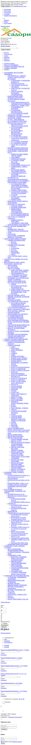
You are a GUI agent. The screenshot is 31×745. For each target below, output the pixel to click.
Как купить (7, 11)
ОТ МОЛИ (14, 195)
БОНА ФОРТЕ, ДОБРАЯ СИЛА (17, 594)
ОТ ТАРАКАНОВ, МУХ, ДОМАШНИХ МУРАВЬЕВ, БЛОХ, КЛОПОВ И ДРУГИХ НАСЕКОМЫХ (20, 186)
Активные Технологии (15, 717)
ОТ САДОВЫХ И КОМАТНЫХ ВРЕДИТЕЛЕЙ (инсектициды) (17, 122)
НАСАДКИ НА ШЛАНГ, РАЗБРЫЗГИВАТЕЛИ (18, 303)
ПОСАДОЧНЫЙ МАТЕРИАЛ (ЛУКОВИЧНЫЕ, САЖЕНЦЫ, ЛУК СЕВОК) (15, 491)
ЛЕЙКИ (13, 284)
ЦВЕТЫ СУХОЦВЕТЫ (18, 469)
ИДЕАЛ (10, 596)
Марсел (13, 254)
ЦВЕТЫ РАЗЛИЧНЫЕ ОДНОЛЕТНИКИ (17, 466)
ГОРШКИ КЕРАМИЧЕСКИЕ (16, 240)
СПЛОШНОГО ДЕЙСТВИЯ (19, 223)
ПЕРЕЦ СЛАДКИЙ (17, 398)
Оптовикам (7, 9)
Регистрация (8, 23)
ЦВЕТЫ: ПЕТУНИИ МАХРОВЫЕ (17, 460)
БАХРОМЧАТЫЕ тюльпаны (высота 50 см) (19, 515)
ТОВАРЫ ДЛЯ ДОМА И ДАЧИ (17, 326)
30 (19, 699)
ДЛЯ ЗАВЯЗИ (15, 157)
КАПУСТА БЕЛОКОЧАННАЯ (20, 367)
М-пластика (14, 251)
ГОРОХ (13, 351)
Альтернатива (15, 248)
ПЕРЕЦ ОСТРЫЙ (16, 397)
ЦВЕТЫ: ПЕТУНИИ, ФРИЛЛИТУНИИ (17, 463)
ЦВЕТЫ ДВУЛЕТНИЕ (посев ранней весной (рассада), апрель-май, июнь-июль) (19, 431)
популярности (8, 642)
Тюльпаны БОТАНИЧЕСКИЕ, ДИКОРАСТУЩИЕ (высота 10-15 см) (20, 539)
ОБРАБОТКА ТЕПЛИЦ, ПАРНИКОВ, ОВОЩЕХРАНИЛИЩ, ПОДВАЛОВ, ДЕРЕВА (19, 116)
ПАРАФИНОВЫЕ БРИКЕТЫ (20, 213)
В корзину (4, 655)
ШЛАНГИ (14, 293)
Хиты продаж (8, 54)
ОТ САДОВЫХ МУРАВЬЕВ (19, 141)
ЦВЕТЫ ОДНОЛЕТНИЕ (15, 438)
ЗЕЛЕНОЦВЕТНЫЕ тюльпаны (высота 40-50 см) (20, 521)
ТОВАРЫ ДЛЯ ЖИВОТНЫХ (16, 336)
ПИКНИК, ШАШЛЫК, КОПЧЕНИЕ (19, 296)
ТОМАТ (13, 414)
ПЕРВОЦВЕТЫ (12, 511)
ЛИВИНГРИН (15, 253)
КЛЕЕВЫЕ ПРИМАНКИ (18, 207)
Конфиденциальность (10, 15)
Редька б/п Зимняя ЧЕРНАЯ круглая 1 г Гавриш (15, 650)
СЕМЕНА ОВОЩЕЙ (10, 68)
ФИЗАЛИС (14, 425)
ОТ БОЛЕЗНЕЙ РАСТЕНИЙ (19, 113)
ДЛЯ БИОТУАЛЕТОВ (17, 83)
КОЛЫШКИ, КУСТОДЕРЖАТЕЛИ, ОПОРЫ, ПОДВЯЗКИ (18, 278)
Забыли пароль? (17, 741)
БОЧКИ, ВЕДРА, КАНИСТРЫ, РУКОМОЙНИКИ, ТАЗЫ (20, 291)
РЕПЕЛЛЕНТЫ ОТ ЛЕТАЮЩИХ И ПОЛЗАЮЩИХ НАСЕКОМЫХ (18, 181)
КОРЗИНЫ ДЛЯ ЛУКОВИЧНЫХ (18, 334)
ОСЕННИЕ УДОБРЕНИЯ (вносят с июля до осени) (18, 573)
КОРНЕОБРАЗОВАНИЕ (18, 159)
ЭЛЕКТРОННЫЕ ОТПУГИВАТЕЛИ (19, 224)
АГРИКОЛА (11, 593)
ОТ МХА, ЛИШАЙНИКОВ (16, 119)
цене (5, 639)
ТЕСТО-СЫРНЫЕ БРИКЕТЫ (20, 215)
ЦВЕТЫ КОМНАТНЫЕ (15, 434)
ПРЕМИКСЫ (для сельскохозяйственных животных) (18, 178)
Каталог (6, 52)
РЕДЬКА (13, 406)
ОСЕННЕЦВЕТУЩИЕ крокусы (20, 502)
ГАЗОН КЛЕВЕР (13, 478)
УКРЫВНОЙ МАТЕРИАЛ (16, 337)
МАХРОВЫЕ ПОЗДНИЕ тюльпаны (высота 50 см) (18, 518)
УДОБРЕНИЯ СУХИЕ (14, 555)
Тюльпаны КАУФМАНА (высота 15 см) (18, 535)
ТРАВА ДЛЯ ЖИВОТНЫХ (16, 428)
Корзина (6, 20)
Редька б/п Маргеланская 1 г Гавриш (11, 658)
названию (7, 641)
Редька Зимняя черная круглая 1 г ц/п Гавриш (14, 665)
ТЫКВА (13, 422)
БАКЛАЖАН (15, 348)
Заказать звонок (5, 26)
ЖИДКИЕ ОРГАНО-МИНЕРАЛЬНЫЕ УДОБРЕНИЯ (17, 584)
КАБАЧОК (14, 365)
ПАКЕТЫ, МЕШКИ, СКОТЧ (16, 295)
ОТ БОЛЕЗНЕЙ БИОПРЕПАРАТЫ (16, 111)
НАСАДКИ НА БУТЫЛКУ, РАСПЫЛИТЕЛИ (19, 286)
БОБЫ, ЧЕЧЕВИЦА (17, 350)
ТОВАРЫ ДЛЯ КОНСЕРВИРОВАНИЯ (16, 339)
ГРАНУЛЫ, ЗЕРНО (16, 206)
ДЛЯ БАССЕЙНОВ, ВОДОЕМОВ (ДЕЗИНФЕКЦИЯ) (17, 93)
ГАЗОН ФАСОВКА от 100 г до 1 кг (18, 483)
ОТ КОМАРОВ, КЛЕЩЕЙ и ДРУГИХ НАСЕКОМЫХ (19, 192)
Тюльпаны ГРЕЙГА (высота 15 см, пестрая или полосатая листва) (20, 528)
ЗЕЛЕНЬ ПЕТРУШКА (17, 356)
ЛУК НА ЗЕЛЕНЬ (16, 386)
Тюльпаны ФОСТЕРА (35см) (19, 543)
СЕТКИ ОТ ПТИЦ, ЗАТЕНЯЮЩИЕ (18, 331)
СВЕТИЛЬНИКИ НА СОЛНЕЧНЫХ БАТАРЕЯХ (19, 274)
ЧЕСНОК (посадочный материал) (17, 496)
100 (23, 699)
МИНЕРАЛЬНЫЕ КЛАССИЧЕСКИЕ (16, 565)
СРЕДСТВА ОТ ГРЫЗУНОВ (16, 204)
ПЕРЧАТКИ (11, 298)
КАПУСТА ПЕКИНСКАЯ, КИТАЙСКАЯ (19, 375)
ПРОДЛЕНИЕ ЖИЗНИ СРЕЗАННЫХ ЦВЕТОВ (18, 170)
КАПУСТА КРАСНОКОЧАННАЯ (17, 372)
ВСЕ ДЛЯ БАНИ (13, 267)
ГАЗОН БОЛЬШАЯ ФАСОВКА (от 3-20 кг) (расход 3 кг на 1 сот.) (19, 476)
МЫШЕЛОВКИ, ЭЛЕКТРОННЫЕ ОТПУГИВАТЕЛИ (16, 210)
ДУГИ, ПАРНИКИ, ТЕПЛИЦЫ (17, 276)
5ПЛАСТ (13, 246)
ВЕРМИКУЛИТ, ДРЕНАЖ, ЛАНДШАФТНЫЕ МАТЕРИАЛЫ (18, 230)
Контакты (7, 60)
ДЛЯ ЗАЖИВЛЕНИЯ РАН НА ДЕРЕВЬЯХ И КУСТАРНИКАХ (20, 103)
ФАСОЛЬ (14, 423)
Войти (6, 21)
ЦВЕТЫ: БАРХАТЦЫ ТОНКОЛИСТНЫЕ (17, 452)
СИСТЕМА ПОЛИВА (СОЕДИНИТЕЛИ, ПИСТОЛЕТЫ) (18, 300)
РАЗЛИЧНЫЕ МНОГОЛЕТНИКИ (18, 544)
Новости (6, 59)
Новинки (7, 57)
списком (6, 645)
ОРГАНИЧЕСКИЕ (16, 571)
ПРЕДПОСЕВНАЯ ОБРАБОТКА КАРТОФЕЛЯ (19, 125)
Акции (6, 56)
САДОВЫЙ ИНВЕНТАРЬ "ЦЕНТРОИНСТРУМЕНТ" (16, 317)
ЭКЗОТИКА (15, 427)
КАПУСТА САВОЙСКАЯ (19, 378)
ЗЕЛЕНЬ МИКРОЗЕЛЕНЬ (19, 359)
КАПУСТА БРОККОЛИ (18, 369)
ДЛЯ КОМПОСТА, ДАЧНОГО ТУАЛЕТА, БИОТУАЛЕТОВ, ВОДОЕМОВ (17, 77)
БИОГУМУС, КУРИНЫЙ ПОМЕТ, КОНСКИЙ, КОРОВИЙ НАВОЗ (18, 558)
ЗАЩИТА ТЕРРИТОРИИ (18, 190)
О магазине (7, 12)
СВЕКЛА (14, 409)
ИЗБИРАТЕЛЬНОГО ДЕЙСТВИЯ (17, 220)
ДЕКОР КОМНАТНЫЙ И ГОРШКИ (15, 239)
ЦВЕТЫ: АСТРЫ (16, 441)
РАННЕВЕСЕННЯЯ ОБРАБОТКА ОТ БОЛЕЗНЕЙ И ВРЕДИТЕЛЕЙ (18, 148)
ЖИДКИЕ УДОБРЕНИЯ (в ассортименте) (16, 587)
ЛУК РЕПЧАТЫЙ (16, 387)
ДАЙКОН (14, 353)
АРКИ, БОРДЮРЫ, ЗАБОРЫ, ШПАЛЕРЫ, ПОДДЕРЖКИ (20, 270)
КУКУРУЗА (14, 384)
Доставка (7, 14)
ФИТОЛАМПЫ (12, 265)
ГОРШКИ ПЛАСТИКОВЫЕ (16, 245)
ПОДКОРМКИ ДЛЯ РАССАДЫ (20, 165)
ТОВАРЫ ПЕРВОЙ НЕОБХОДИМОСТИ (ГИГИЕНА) (18, 313)
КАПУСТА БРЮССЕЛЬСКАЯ (20, 370)
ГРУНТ (10, 228)
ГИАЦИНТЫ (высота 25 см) (16, 494)
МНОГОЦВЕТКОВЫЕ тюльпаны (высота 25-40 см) (19, 532)
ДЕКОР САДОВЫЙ (14, 268)
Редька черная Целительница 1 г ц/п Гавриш (14, 691)
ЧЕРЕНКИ (11, 333)
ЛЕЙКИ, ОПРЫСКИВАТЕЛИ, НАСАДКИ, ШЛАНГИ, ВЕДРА (17, 281)
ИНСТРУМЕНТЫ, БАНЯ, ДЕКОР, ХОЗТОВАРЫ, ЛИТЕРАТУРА (14, 263)
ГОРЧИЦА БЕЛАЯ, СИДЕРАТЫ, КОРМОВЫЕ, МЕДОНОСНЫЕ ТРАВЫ (17, 486)
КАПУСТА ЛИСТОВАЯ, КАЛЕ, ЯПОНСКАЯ (18, 382)
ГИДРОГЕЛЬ (12, 234)
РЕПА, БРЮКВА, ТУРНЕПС (19, 408)
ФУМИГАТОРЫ (16, 199)
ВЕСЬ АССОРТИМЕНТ (11, 65)
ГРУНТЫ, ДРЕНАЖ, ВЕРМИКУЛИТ (15, 226)
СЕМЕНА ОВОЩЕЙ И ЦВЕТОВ (14, 66)
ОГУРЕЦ (13, 391)
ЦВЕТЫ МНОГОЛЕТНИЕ (15, 436)
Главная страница (9, 63)
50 (21, 699)
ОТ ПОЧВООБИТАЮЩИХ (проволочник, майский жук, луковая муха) (19, 138)
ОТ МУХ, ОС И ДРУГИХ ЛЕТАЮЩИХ (18, 197)
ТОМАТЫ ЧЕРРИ (16, 416)
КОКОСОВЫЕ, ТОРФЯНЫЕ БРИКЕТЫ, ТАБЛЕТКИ (16, 236)
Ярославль (14, 243)
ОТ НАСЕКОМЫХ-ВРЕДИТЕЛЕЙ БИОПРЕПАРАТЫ (17, 132)
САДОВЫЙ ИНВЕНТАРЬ (15, 315)
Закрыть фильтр (5, 602)
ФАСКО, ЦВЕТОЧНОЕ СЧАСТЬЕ (18, 599)
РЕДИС (13, 405)
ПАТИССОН (15, 392)
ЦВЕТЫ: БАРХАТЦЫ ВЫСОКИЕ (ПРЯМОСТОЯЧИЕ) (17, 448)
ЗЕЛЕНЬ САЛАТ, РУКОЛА (19, 358)
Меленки (13, 242)
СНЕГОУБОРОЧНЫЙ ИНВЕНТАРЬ (18, 325)
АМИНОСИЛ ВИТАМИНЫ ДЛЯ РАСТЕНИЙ (19, 154)
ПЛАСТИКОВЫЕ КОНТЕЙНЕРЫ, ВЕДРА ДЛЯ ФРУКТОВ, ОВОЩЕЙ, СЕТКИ (18, 322)
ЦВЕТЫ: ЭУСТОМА (17, 470)
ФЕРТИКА (11, 597)
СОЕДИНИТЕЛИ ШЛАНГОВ (20, 306)
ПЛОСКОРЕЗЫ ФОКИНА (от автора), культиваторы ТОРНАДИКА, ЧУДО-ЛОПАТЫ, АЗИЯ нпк (19, 309)
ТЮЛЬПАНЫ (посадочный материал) (19, 513)
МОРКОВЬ (14, 389)
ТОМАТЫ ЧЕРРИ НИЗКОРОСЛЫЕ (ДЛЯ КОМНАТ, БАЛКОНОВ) (18, 419)
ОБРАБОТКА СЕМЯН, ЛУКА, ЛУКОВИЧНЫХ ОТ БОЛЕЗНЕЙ (20, 107)
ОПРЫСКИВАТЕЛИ (17, 289)
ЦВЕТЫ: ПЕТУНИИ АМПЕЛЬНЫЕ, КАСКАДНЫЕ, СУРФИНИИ (20, 456)
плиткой (6, 647)
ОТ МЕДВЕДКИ (16, 135)
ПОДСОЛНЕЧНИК (17, 400)
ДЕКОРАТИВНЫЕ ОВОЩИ (19, 439)
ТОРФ (9, 232)
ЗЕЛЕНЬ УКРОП (16, 361)
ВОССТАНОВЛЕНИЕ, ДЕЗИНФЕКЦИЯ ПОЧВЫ (16, 549)
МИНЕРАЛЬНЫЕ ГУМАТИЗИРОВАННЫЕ (18, 562)
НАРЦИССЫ (12, 503)
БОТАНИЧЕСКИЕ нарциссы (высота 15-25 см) (19, 505)
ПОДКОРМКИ (15, 163)
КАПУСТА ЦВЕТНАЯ (18, 380)
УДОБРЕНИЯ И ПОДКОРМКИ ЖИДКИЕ (16, 575)
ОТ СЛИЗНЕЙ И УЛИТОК (19, 143)
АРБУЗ (13, 347)
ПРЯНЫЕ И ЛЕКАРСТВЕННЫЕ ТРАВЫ (19, 402)
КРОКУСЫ (11, 497)
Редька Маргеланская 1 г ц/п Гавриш (11, 683)
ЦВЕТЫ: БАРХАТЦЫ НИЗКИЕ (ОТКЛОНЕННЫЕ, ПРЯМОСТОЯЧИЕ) (20, 444)
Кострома (14, 249)
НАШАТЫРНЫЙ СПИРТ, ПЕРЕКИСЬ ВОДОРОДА (15, 96)
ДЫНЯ (13, 354)
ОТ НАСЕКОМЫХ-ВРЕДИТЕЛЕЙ (17, 128)
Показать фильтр (6, 633)
